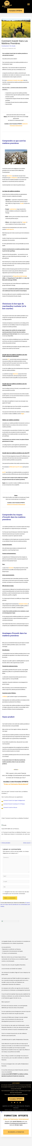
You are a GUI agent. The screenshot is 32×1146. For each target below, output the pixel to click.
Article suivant (27, 842)
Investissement (5, 46)
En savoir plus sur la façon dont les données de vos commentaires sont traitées (15, 904)
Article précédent (5, 842)
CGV (26, 1109)
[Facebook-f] (11, 1102)
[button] (29, 4)
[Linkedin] (20, 1102)
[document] (16, 1124)
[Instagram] (17, 1102)
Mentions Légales (8, 1109)
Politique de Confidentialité (18, 1109)
